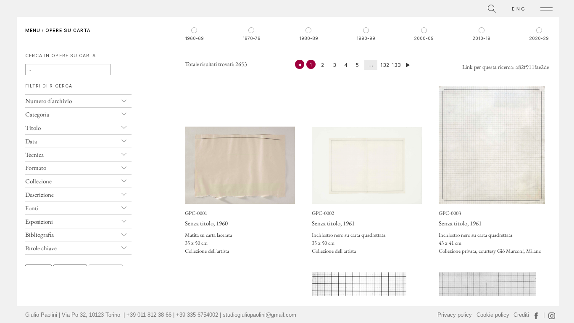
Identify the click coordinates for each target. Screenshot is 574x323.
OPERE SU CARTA (67, 30)
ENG (519, 9)
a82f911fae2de (532, 67)
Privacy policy (454, 315)
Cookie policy (493, 315)
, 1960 (206, 223)
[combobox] (454, 7)
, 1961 (333, 223)
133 (396, 65)
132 (384, 65)
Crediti (521, 315)
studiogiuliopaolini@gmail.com (259, 315)
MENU (32, 30)
